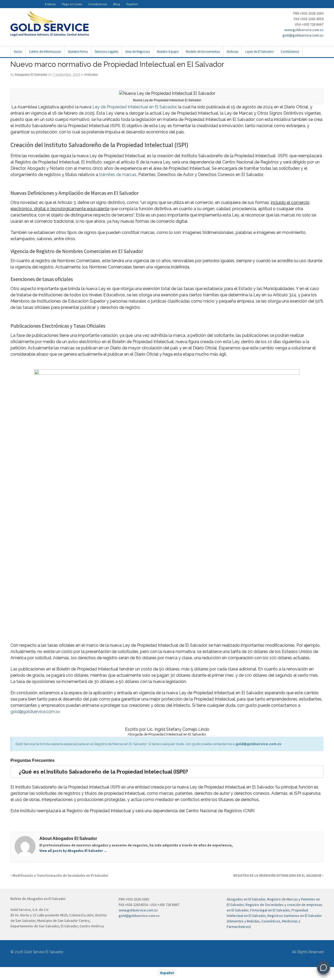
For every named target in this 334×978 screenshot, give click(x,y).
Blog (116, 4)
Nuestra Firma (78, 51)
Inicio (18, 51)
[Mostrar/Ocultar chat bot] (323, 967)
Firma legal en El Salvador (270, 910)
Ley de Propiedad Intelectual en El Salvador (134, 106)
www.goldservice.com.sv (304, 29)
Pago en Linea (72, 4)
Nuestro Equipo (168, 51)
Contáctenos (97, 4)
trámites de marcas (117, 174)
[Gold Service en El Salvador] (32, 1)
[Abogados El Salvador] (26, 1)
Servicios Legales (106, 51)
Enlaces (50, 4)
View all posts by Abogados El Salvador (73, 851)
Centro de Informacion (45, 51)
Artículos (91, 74)
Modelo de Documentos (203, 51)
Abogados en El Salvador (246, 899)
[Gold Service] (13, 1)
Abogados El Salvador (31, 74)
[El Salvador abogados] (20, 1)
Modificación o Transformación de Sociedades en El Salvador (60, 875)
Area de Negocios (137, 51)
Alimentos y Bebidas (244, 921)
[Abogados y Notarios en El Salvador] (49, 33)
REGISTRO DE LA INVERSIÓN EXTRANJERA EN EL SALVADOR (277, 875)
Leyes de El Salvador (259, 51)
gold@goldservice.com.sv (303, 35)
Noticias (232, 51)
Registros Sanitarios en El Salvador (294, 915)
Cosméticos (270, 921)
